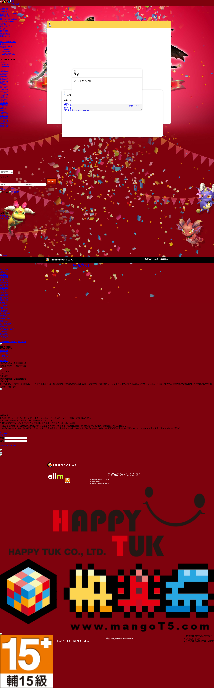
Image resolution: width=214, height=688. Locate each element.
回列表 (3, 435)
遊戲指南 (4, 295)
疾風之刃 (81, 265)
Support (3, 69)
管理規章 (4, 334)
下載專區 (4, 105)
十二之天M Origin (7, 54)
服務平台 (164, 259)
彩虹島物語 (5, 26)
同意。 (132, 106)
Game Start (4, 342)
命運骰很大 (5, 34)
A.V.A (2, 29)
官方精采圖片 (6, 324)
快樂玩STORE (6, 47)
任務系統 (4, 90)
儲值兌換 (4, 100)
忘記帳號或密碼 (7, 189)
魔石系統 (4, 76)
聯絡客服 (4, 123)
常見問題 (4, 116)
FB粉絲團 (4, 121)
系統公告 (4, 216)
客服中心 (4, 280)
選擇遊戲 (148, 259)
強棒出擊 (4, 31)
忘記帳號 (4, 445)
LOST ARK (5, 11)
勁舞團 (3, 24)
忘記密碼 (12, 445)
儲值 (156, 259)
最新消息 (4, 282)
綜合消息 (4, 269)
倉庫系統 (4, 74)
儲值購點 (4, 103)
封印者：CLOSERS (8, 19)
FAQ (2, 339)
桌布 (2, 110)
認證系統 (4, 79)
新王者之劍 (5, 16)
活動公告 (4, 218)
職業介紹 (4, 97)
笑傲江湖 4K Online (8, 14)
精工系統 (4, 87)
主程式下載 (5, 318)
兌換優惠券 (5, 313)
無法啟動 (22, 342)
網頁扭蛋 (4, 316)
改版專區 (4, 292)
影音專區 (4, 321)
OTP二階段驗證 (7, 329)
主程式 (3, 108)
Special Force (5, 49)
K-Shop (3, 290)
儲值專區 (15, 4)
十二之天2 (4, 56)
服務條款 (4, 331)
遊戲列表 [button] (4, 9)
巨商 (2, 39)
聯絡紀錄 (4, 126)
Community (4, 67)
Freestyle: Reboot (7, 21)
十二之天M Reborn (8, 42)
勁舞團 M (4, 44)
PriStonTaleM (5, 51)
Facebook (4, 433)
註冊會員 (13, 342)
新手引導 (4, 298)
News (2, 62)
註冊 (13, 1)
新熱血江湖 (5, 36)
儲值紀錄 (4, 311)
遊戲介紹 (4, 272)
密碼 (2, 441)
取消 (138, 106)
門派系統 (4, 92)
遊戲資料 (4, 277)
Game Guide (5, 64)
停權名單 (4, 118)
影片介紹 (4, 303)
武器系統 (4, 95)
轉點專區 (4, 308)
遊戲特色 (4, 71)
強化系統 (4, 82)
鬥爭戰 (3, 84)
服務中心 (4, 113)
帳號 (2, 438)
